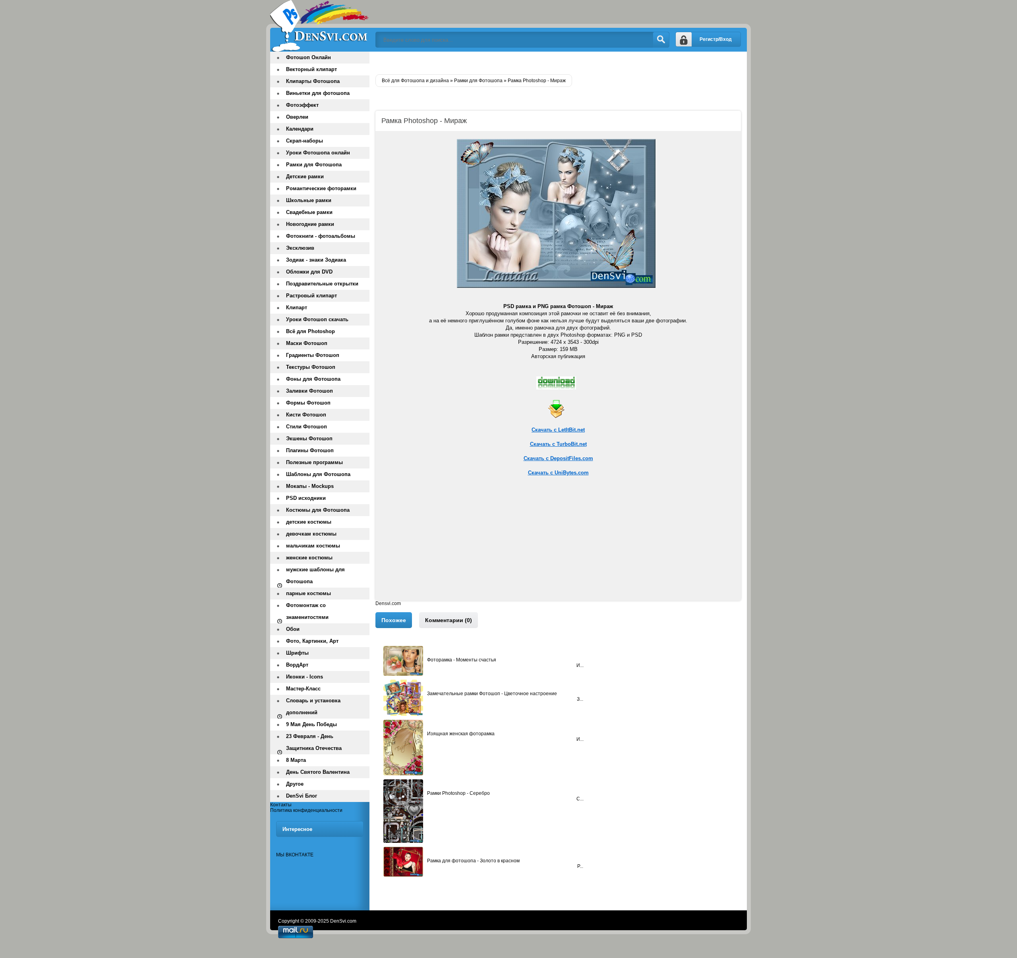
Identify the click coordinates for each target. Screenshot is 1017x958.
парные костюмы (308, 593)
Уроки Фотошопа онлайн (318, 153)
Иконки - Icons (304, 677)
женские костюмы (309, 558)
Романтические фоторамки (321, 188)
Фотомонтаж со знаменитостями (307, 611)
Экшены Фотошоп (309, 438)
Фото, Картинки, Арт (312, 641)
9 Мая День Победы (311, 724)
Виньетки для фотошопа (318, 93)
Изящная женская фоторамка (461, 733)
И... (580, 665)
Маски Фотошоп (306, 343)
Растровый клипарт (311, 296)
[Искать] (661, 40)
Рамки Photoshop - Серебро (458, 793)
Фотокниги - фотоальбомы (320, 236)
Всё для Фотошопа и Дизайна (319, 26)
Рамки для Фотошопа (314, 165)
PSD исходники (306, 498)
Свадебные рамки (309, 212)
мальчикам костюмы (313, 546)
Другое (295, 784)
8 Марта (296, 760)
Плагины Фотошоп (310, 450)
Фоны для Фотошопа (313, 379)
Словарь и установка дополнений (313, 706)
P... (580, 866)
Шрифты (297, 653)
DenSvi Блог (301, 796)
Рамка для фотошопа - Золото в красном (473, 861)
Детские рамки (305, 176)
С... (580, 799)
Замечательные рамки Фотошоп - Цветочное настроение (492, 693)
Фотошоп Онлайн (308, 57)
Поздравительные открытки (322, 284)
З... (580, 699)
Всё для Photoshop (310, 331)
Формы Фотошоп (308, 403)
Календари (299, 129)
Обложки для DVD (309, 272)
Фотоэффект (302, 105)
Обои (293, 629)
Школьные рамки (308, 200)
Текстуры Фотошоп (310, 367)
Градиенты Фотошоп (312, 355)
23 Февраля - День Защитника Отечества (314, 742)
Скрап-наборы (304, 141)
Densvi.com (388, 603)
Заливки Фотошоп (309, 391)
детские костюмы (308, 522)
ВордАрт (297, 665)
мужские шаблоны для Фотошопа (315, 575)
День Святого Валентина (318, 772)
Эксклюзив (300, 248)
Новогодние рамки (310, 224)
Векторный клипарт (311, 69)
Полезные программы (314, 462)
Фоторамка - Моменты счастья (461, 660)
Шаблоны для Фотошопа (318, 474)
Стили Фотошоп (306, 427)
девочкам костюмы (311, 534)
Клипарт (296, 307)
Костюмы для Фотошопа (318, 510)
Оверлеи (297, 117)
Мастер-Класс (303, 689)
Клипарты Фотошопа (313, 81)
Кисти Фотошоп (306, 415)
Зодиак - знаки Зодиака (316, 260)
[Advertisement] (558, 545)
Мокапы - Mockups (310, 486)
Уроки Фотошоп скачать (317, 319)
